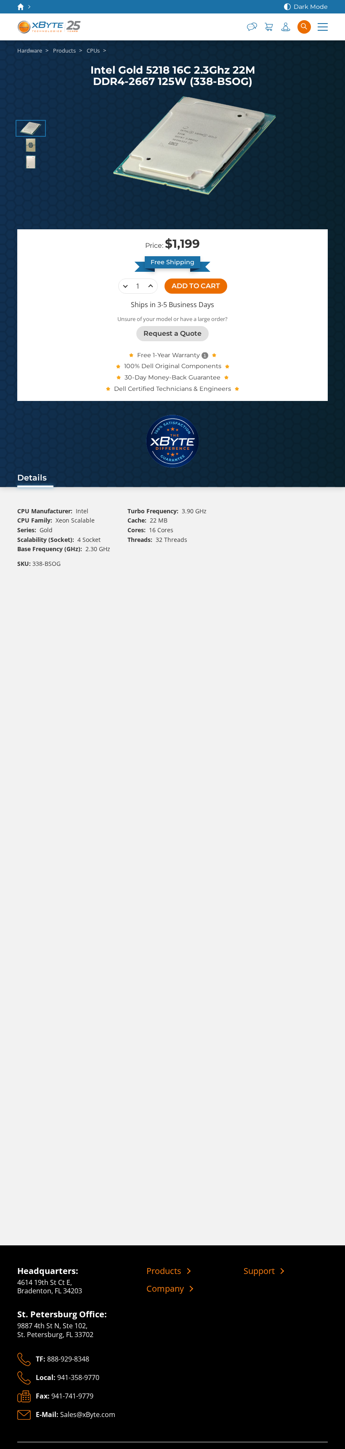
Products (163, 1271)
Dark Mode (311, 7)
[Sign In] (286, 27)
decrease (125, 286)
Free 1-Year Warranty (168, 355)
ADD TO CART (196, 286)
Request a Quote (172, 333)
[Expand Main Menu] (323, 27)
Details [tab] (32, 477)
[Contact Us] (252, 27)
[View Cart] (269, 27)
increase (150, 286)
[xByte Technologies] (49, 27)
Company (165, 1288)
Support (259, 1271)
